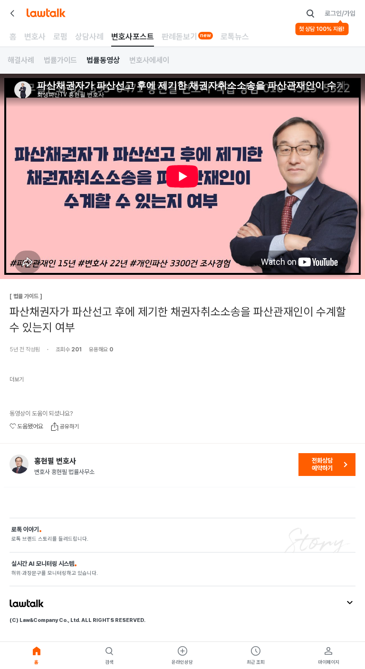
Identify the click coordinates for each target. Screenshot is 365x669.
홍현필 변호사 (55, 461)
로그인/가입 (340, 13)
